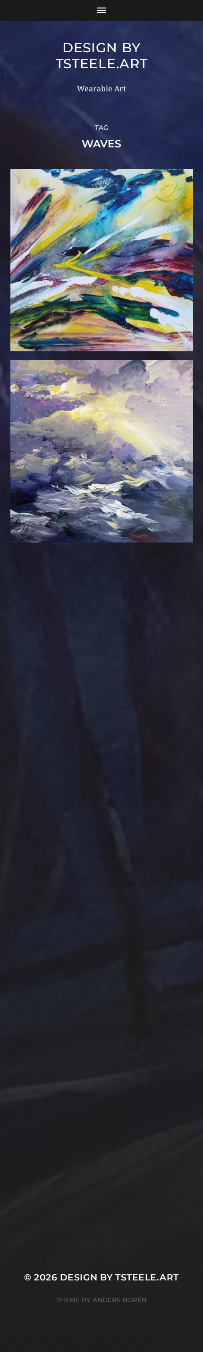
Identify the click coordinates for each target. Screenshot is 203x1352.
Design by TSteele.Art (102, 56)
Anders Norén (120, 1299)
